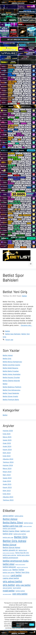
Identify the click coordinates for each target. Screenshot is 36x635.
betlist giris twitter (19, 534)
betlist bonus (28, 523)
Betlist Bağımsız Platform (12, 387)
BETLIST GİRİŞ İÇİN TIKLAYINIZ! (18, 39)
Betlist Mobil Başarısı (10, 368)
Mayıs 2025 (7, 437)
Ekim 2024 (7, 453)
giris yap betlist (23, 585)
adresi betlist (8, 516)
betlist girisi (8, 534)
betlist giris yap (8, 537)
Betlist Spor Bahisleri (12, 334)
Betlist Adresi (8, 355)
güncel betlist (7, 588)
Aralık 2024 (7, 446)
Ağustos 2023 (8, 497)
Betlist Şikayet (6, 575)
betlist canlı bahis (27, 526)
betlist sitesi (8, 564)
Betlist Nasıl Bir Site (22, 553)
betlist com (25, 531)
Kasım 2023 (7, 487)
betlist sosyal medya (20, 564)
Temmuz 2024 (8, 462)
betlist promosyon (10, 557)
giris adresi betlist (12, 581)
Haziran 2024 (8, 465)
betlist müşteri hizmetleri (8, 553)
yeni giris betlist (19, 593)
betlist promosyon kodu (16, 560)
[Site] (18, 66)
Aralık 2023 (7, 484)
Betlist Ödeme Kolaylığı (11, 381)
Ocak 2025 (7, 443)
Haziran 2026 (8, 431)
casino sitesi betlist (11, 578)
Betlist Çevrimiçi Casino (11, 365)
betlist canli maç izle (12, 526)
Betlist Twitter (18, 570)
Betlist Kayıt (23, 550)
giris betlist (9, 584)
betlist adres (19, 516)
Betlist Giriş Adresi (14, 541)
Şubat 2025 (7, 440)
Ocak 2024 (7, 481)
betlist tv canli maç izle (22, 567)
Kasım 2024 (7, 450)
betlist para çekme (23, 555)
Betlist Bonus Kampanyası (12, 362)
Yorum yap (9, 340)
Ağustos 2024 (8, 459)
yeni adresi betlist (7, 594)
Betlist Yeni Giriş (15, 292)
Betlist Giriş (7, 358)
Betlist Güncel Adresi (11, 547)
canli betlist (16, 575)
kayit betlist (17, 588)
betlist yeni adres (9, 572)
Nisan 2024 (7, 472)
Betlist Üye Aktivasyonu (11, 390)
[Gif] (18, 106)
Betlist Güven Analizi (10, 396)
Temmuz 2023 (8, 500)
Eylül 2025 (6, 434)
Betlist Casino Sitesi (11, 531)
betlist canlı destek (9, 528)
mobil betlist (9, 590)
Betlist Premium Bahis (11, 400)
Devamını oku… (26, 325)
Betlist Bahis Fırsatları (11, 371)
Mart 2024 (7, 475)
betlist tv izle (7, 570)
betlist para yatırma (9, 555)
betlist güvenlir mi (10, 550)
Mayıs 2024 (7, 468)
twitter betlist (20, 591)
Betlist (7, 331)
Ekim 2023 (7, 491)
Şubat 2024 (7, 478)
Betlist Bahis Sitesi (13, 522)
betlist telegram (9, 567)
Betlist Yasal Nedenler (11, 393)
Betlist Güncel (9, 544)
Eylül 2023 (7, 494)
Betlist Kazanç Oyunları (11, 377)
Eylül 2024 (7, 456)
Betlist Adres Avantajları (11, 374)
